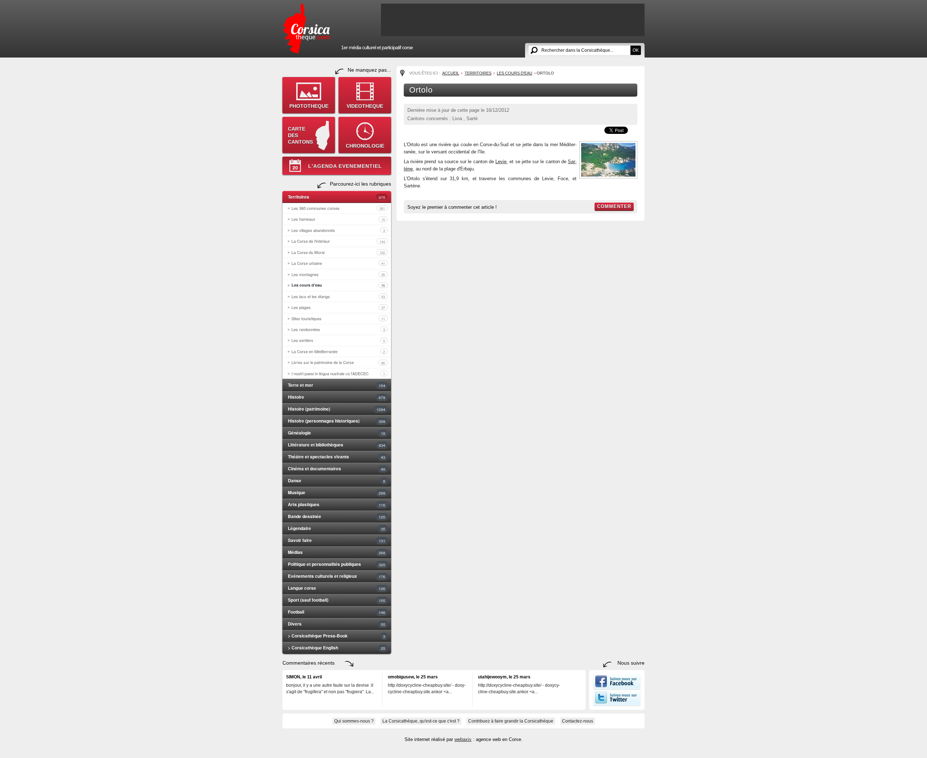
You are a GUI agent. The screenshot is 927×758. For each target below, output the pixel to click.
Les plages (338, 307)
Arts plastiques (336, 504)
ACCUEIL (450, 73)
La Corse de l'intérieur (338, 241)
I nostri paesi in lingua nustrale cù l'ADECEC (338, 373)
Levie (501, 161)
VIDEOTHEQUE (365, 106)
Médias (336, 552)
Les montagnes (338, 274)
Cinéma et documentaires (336, 468)
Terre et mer (336, 385)
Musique (336, 492)
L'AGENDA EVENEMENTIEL (345, 166)
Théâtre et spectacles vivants (336, 456)
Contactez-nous (577, 721)
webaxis (462, 739)
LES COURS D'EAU (514, 73)
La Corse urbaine (338, 263)
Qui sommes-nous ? (354, 721)
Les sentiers (338, 340)
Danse (336, 480)
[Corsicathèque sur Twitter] (617, 704)
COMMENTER (614, 206)
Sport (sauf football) (336, 600)
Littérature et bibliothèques (336, 444)
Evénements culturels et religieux (336, 576)
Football (336, 612)
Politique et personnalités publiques (336, 564)
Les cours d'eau (338, 285)
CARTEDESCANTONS (300, 135)
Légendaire (336, 528)
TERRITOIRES (478, 73)
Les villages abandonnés (338, 230)
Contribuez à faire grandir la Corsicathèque (510, 721)
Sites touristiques (338, 318)
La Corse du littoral (338, 252)
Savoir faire (336, 540)
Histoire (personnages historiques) (336, 421)
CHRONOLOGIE (365, 146)
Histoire (336, 397)
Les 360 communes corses (338, 208)
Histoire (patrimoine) (336, 409)
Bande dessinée (336, 516)
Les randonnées (338, 329)
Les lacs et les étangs (338, 296)
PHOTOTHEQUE (308, 106)
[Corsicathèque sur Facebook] (617, 688)
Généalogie (336, 432)
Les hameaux (338, 219)
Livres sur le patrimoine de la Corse (338, 362)
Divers (336, 624)
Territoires (336, 197)
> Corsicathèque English (336, 647)
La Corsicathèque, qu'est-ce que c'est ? (421, 721)
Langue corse (336, 588)
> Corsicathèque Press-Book (336, 635)
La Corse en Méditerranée (338, 351)
